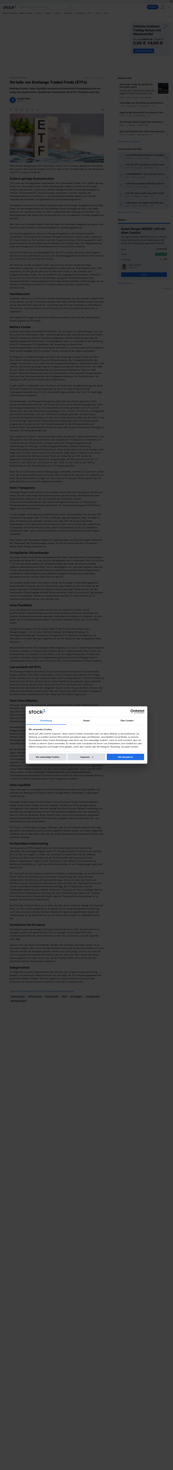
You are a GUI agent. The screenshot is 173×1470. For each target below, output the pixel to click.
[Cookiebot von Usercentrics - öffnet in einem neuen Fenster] (132, 712)
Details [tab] (86, 720)
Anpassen (85, 757)
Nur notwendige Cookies (47, 757)
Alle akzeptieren (125, 757)
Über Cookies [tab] (127, 720)
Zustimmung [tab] (46, 720)
